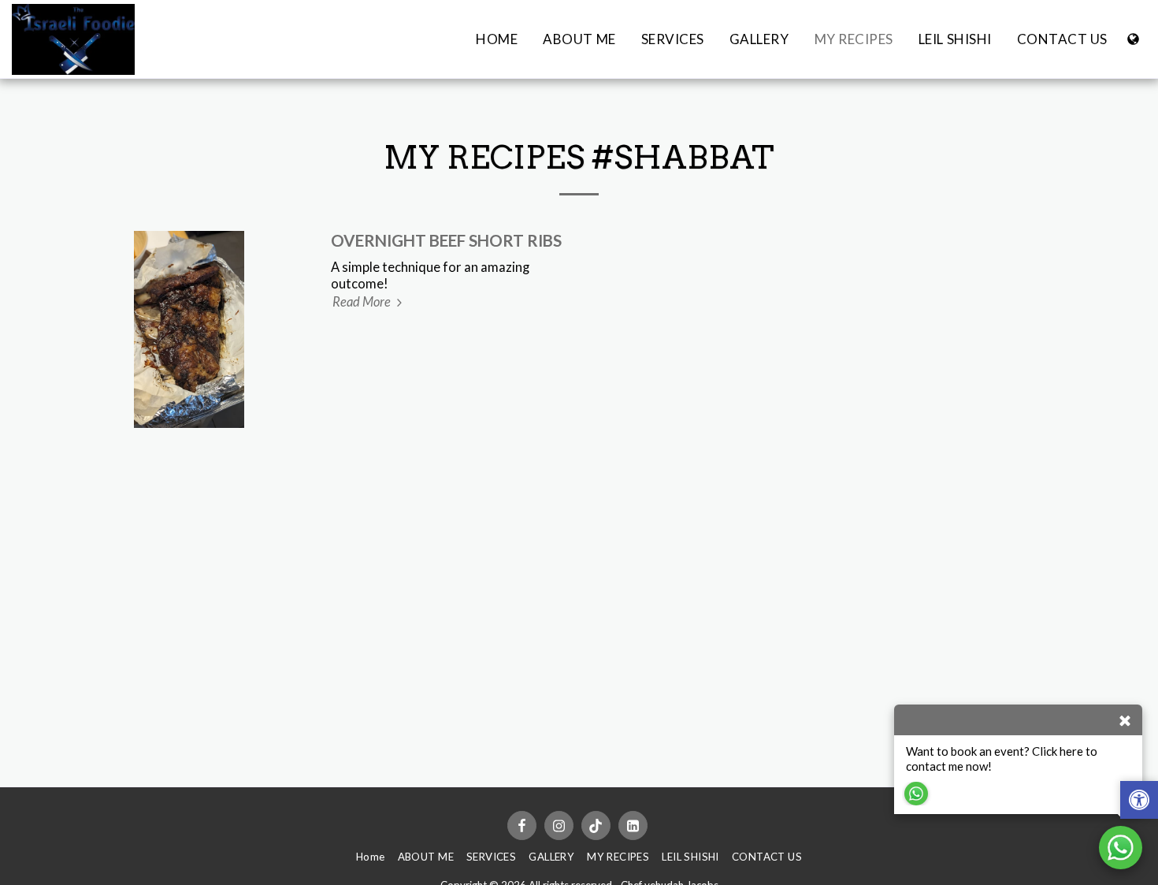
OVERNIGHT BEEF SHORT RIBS (446, 240)
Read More (362, 302)
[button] (1139, 802)
